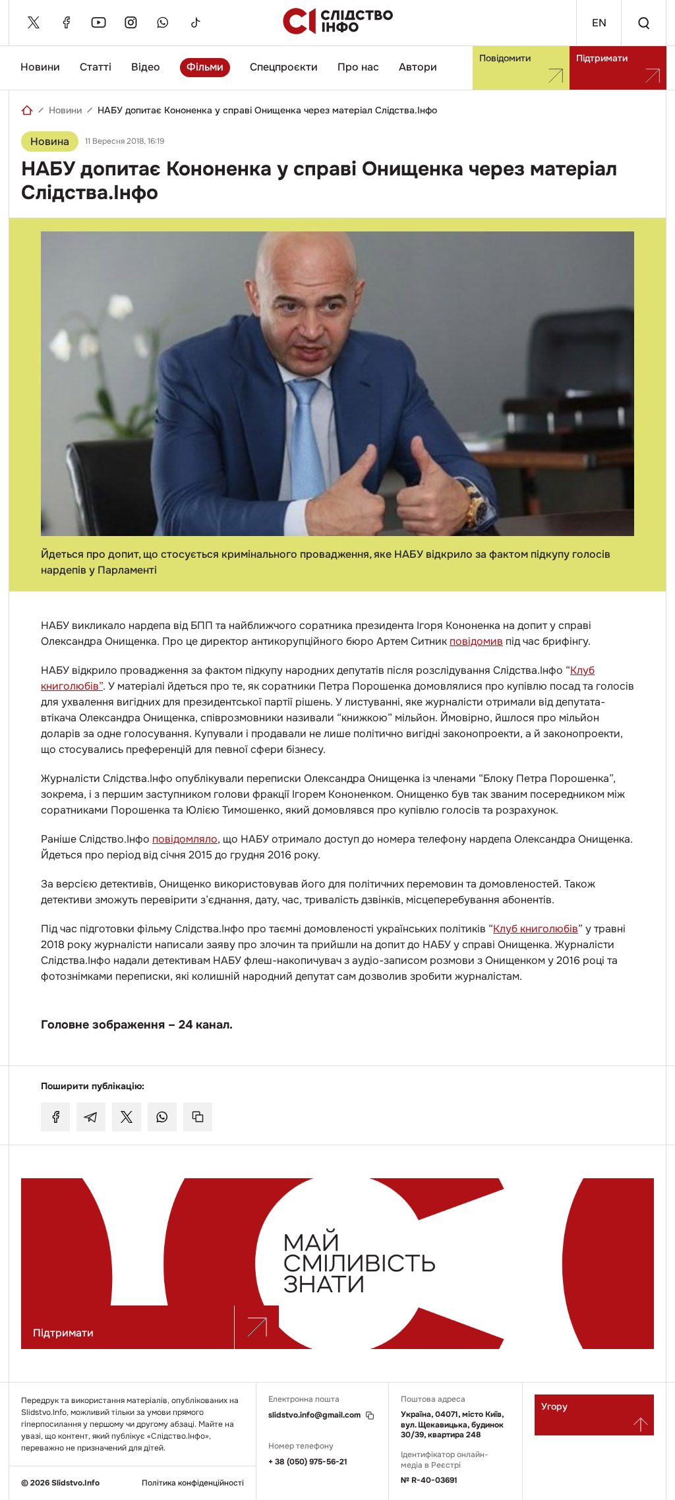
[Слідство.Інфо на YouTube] (98, 22)
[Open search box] (643, 22)
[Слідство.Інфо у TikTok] (195, 22)
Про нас (358, 67)
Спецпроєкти (284, 67)
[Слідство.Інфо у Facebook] (65, 22)
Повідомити (505, 58)
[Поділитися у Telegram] (90, 1116)
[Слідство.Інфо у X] (33, 22)
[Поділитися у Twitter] (126, 1116)
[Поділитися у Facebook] (55, 1116)
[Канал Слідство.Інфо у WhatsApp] (162, 22)
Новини (40, 67)
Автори (418, 67)
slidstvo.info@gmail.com (314, 1415)
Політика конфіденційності (193, 1483)
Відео (145, 67)
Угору (554, 1406)
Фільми (205, 67)
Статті (95, 67)
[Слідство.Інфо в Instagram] (130, 22)
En (599, 23)
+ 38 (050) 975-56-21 (307, 1461)
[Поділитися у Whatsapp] (162, 1116)
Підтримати (602, 58)
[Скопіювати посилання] (197, 1116)
